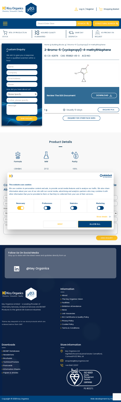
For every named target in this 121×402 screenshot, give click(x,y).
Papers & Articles (10, 372)
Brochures (7, 358)
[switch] (47, 208)
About (64, 295)
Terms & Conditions (70, 328)
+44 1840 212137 (71, 365)
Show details (102, 217)
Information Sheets (11, 369)
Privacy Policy (68, 320)
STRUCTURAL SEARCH (105, 23)
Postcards (7, 365)
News (64, 310)
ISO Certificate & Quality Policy (75, 317)
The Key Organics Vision (72, 299)
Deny (60, 224)
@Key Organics (37, 268)
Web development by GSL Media (105, 398)
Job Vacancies (68, 313)
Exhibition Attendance (71, 306)
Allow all (95, 224)
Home (47, 44)
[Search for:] (56, 23)
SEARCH (82, 23)
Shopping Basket (111, 9)
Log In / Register (86, 9)
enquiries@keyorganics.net (77, 361)
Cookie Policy (68, 324)
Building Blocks (58, 44)
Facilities (65, 302)
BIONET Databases (11, 351)
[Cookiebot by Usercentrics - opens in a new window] (101, 176)
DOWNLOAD (103, 95)
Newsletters (8, 354)
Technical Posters (11, 362)
